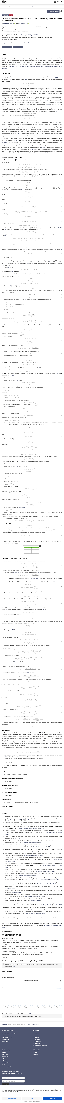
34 (43, 638)
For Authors (36, 1079)
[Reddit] (17, 981)
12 (57, 133)
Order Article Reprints (53, 11)
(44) (61, 504)
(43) (61, 495)
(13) (61, 260)
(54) (61, 632)
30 (57, 419)
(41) (61, 487)
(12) (61, 254)
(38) (61, 473)
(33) (61, 404)
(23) (61, 329)
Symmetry (10, 6)
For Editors (36, 1083)
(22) (61, 326)
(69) (61, 752)
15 (35, 146)
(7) (61, 219)
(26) (61, 343)
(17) (61, 291)
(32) (61, 399)
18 (43, 151)
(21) (61, 324)
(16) (61, 282)
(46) (61, 541)
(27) (61, 361)
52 (38, 618)
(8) (61, 226)
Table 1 (32, 584)
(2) (61, 128)
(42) (61, 492)
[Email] (3, 981)
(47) (61, 548)
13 (58, 133)
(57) (61, 671)
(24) (61, 334)
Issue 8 (24, 6)
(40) (61, 482)
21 (6, 153)
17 (16, 151)
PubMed (28, 865)
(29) (61, 375)
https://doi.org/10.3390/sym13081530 (28, 35)
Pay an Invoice (5, 1081)
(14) (61, 269)
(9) (61, 233)
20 (4, 153)
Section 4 (32, 160)
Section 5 (47, 164)
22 (25, 155)
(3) (61, 178)
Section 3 (43, 158)
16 (14, 151)
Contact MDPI (5, 1085)
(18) (61, 299)
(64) (61, 722)
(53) (61, 621)
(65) (61, 727)
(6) (61, 212)
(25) (61, 340)
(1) (61, 88)
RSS (29, 1070)
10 (49, 109)
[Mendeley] (20, 981)
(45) (61, 515)
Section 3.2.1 (22, 553)
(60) (61, 697)
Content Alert (35, 1070)
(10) (61, 240)
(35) (61, 429)
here (13, 1012)
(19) (61, 315)
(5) (61, 201)
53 (43, 655)
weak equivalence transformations (19, 68)
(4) (61, 187)
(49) (61, 566)
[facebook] (11, 981)
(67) (61, 740)
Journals (4, 6)
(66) (61, 733)
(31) (61, 394)
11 (56, 116)
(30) (61, 386)
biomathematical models (51, 68)
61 (28, 718)
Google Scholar (10, 865)
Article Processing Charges (9, 1079)
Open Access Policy (7, 1083)
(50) (61, 571)
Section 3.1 (16, 618)
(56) (61, 658)
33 (20, 408)
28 (52, 370)
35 (8, 452)
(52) (61, 611)
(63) (61, 715)
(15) (61, 278)
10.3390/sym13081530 (33, 6)
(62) (61, 709)
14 (19, 144)
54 (5, 644)
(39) (61, 478)
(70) (61, 758)
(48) (61, 551)
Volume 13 (17, 6)
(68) (61, 746)
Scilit (23, 865)
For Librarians (36, 1085)
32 (14, 707)
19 (2, 153)
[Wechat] (14, 981)
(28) (61, 367)
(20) (61, 319)
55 (43, 653)
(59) (61, 687)
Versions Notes (18, 47)
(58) (61, 679)
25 (25, 345)
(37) (61, 461)
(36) (61, 455)
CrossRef (18, 865)
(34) (61, 417)
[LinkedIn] (9, 981)
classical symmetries (36, 68)
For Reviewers (36, 1081)
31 (13, 421)
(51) (61, 581)
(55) (61, 649)
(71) (61, 765)
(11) (61, 247)
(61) (61, 704)
